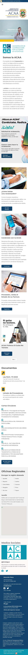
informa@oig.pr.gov (13, 628)
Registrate (7, 309)
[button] (2, 4)
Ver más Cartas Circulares (7, 462)
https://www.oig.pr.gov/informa (18, 630)
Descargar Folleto (7, 353)
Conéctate (7, 266)
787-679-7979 (10, 634)
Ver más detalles (7, 208)
